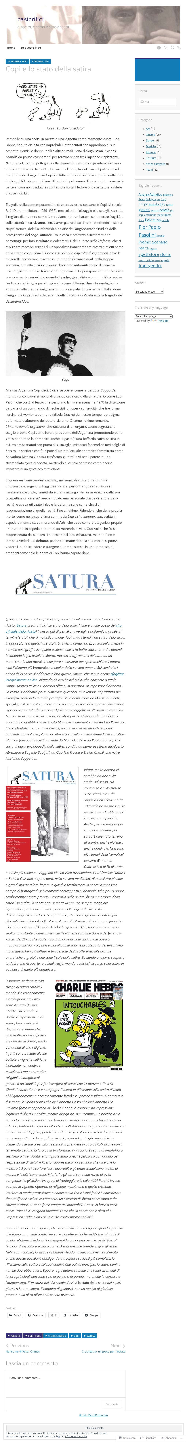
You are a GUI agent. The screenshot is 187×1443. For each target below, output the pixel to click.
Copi (76, 1336)
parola (165, 220)
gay (162, 204)
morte (160, 215)
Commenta (112, 1404)
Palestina (153, 220)
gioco (169, 204)
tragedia (165, 260)
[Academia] (178, 46)
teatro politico (146, 260)
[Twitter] (171, 46)
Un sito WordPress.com (93, 1415)
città (158, 200)
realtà (144, 248)
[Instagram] (165, 46)
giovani (144, 210)
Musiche (151, 146)
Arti (148, 129)
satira (91, 1336)
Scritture (34, 1336)
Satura (22, 625)
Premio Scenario (153, 242)
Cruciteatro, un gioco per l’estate (103, 1348)
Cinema (150, 134)
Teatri (149, 169)
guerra (154, 210)
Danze (150, 140)
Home (11, 47)
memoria (151, 214)
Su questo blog (31, 47)
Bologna (151, 199)
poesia (161, 235)
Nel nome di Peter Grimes (23, 1348)
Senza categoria (155, 164)
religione (153, 249)
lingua (142, 215)
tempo (157, 261)
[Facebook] (158, 46)
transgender (150, 265)
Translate (162, 320)
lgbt (171, 210)
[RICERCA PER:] (157, 102)
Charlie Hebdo (57, 1336)
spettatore (149, 254)
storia (165, 254)
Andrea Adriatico (150, 194)
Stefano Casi (40, 61)
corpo (143, 204)
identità (164, 210)
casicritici (30, 19)
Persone (16, 1336)
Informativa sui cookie (76, 1436)
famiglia (154, 204)
